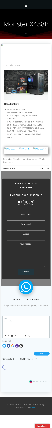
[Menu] (26, 6)
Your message (26, 244)
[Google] (13, 345)
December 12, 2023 (13, 65)
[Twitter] (4, 345)
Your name (26, 214)
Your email (26, 224)
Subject (26, 234)
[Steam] (21, 345)
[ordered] (18, 335)
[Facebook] (8, 345)
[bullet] (22, 335)
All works (16, 159)
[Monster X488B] (26, 52)
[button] (6, 148)
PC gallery (42, 159)
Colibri (33, 407)
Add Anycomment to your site (41, 381)
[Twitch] (17, 345)
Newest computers (29, 159)
